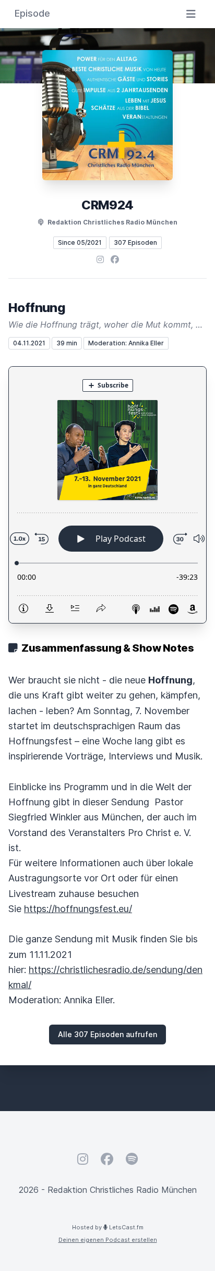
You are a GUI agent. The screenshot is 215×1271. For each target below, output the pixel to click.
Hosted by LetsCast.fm (108, 1227)
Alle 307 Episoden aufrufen (107, 1034)
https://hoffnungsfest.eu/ (78, 908)
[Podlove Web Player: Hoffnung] (107, 495)
